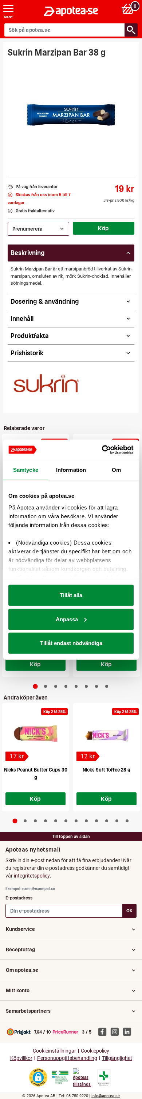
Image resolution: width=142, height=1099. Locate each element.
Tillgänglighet (117, 1058)
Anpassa (67, 619)
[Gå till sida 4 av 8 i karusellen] (66, 686)
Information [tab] (71, 470)
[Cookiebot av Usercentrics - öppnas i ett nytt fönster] (102, 449)
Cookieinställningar (54, 1051)
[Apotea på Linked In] (129, 1031)
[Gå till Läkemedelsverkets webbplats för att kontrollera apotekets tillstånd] (60, 1077)
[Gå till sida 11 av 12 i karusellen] (117, 820)
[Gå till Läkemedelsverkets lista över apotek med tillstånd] (104, 1077)
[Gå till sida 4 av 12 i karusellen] (45, 820)
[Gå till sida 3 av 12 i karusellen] (35, 820)
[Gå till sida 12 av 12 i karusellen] (127, 820)
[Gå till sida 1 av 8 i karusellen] (35, 686)
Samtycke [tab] (25, 470)
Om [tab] (116, 470)
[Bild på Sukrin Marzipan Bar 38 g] (71, 115)
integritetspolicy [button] (32, 876)
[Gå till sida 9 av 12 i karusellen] (96, 820)
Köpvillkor (21, 1058)
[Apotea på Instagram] (116, 1031)
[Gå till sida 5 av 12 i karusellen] (55, 820)
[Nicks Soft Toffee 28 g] (106, 734)
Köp (103, 228)
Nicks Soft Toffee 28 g (106, 770)
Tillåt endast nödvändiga (71, 643)
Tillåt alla (71, 595)
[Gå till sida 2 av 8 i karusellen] (45, 686)
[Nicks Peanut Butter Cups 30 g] (35, 734)
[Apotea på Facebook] (104, 1031)
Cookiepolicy (95, 1051)
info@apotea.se (105, 1096)
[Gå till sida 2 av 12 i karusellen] (25, 820)
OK (129, 910)
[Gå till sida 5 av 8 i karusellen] (76, 686)
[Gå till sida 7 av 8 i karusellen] (96, 686)
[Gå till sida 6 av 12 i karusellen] (66, 820)
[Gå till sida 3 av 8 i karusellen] (55, 686)
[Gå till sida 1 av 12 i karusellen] (15, 821)
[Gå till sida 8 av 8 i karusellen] (106, 686)
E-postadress (18, 898)
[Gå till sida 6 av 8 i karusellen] (86, 686)
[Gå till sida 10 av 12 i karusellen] (106, 820)
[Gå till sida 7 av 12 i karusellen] (76, 820)
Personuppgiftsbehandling (67, 1058)
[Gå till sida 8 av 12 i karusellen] (86, 820)
